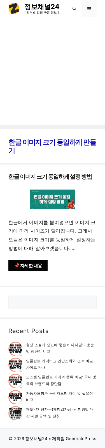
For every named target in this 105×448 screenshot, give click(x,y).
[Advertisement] (52, 72)
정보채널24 (41, 7)
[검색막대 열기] (74, 8)
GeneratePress (81, 438)
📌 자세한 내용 (28, 265)
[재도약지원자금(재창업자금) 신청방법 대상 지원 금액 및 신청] (15, 414)
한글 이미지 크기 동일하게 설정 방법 (50, 176)
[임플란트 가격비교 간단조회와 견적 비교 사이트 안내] (15, 366)
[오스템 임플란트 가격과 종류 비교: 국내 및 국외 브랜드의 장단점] (15, 382)
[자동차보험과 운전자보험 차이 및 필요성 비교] (15, 398)
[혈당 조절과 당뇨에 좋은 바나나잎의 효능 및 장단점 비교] (15, 350)
